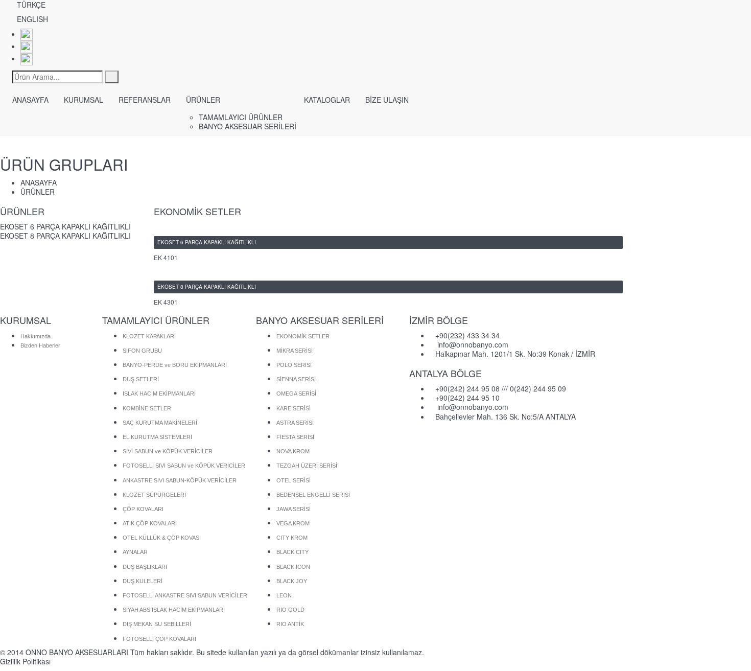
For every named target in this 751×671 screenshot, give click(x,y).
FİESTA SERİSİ (295, 437)
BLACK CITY (292, 552)
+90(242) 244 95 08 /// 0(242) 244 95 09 (500, 388)
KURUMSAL (83, 100)
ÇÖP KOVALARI (143, 509)
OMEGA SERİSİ (296, 393)
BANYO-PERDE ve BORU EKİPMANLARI (175, 365)
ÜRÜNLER (203, 100)
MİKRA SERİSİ (294, 351)
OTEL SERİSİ (293, 480)
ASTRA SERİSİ (295, 423)
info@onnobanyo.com (472, 344)
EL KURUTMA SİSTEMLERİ (157, 437)
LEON (284, 595)
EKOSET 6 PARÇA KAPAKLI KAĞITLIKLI (65, 226)
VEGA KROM (293, 523)
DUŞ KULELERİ (142, 581)
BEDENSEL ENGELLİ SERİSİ (313, 495)
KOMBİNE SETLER (147, 408)
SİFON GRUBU (142, 351)
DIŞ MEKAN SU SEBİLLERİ (157, 624)
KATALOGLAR (327, 100)
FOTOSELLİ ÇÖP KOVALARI (159, 639)
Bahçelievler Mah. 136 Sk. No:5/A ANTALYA (505, 416)
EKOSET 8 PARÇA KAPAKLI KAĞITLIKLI (65, 235)
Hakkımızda (35, 336)
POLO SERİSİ (294, 365)
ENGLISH (32, 19)
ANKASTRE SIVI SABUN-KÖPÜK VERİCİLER (180, 480)
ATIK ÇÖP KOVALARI (150, 523)
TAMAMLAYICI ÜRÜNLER (241, 117)
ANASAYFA (30, 100)
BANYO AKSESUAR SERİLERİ (247, 126)
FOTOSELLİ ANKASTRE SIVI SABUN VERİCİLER (185, 595)
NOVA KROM (293, 451)
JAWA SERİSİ (293, 509)
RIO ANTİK (290, 624)
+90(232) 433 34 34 (467, 335)
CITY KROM (292, 538)
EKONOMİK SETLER (303, 336)
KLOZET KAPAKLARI (149, 336)
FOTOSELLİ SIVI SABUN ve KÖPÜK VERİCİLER (184, 465)
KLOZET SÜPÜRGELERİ (154, 495)
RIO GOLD (290, 610)
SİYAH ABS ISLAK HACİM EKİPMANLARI (174, 610)
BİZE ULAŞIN (387, 100)
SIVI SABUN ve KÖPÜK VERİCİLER (168, 451)
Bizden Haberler (40, 345)
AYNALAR (135, 552)
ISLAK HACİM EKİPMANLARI (159, 393)
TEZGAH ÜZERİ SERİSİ (306, 465)
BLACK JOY (291, 581)
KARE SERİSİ (293, 408)
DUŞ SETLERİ (141, 379)
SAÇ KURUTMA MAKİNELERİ (160, 423)
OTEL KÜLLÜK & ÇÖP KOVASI (162, 538)
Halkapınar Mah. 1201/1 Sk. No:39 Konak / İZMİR (515, 354)
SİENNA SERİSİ (296, 379)
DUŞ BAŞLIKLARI (145, 567)
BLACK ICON (293, 567)
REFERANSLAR (145, 100)
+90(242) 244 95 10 (467, 397)
